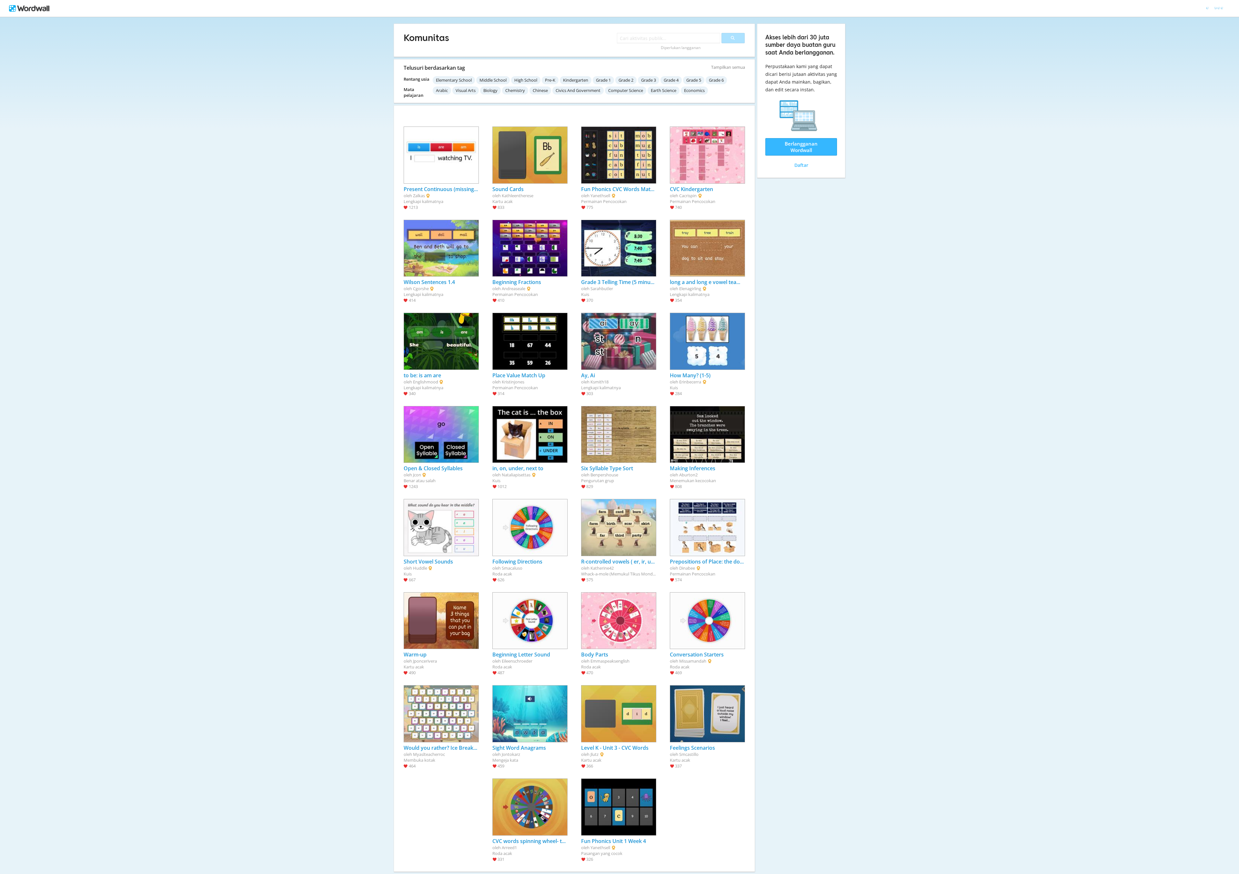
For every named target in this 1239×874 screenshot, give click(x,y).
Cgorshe (421, 288)
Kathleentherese (517, 195)
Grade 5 (693, 80)
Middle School (493, 80)
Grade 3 (648, 80)
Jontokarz (511, 754)
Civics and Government (578, 90)
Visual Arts (466, 90)
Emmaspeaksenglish (610, 661)
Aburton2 (688, 475)
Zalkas (419, 195)
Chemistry (515, 90)
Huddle (420, 568)
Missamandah (692, 661)
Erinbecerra (690, 382)
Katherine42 (602, 568)
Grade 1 (603, 80)
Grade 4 (671, 80)
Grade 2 (626, 80)
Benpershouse (604, 475)
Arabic (442, 90)
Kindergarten (575, 80)
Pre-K (550, 80)
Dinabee (687, 568)
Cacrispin (688, 195)
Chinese (540, 90)
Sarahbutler (601, 288)
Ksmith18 (599, 382)
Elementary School (454, 80)
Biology (490, 90)
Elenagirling (690, 288)
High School (525, 80)
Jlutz (594, 754)
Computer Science (625, 90)
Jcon (417, 475)
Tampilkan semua (728, 67)
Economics (694, 90)
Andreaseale (513, 288)
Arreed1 (509, 847)
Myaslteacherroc (429, 754)
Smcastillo (689, 754)
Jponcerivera (425, 661)
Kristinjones (513, 382)
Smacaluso (512, 568)
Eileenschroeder (517, 661)
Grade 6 (716, 80)
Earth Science (663, 90)
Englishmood (425, 382)
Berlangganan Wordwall (801, 146)
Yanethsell (600, 195)
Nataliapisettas (516, 475)
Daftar (801, 165)
